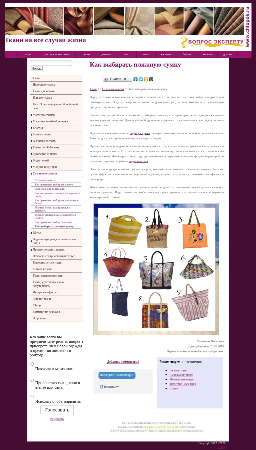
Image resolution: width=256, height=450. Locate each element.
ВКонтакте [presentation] (111, 387)
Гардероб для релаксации (50, 188)
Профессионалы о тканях (48, 249)
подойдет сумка (140, 133)
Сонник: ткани (42, 299)
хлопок (85, 54)
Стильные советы (45, 173)
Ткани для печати (43, 91)
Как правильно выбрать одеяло (53, 221)
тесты (27, 54)
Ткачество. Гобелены (46, 147)
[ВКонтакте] (135, 79)
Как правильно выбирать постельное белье (56, 202)
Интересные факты (44, 292)
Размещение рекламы (46, 312)
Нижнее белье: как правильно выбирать (52, 209)
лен (126, 54)
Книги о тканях (42, 97)
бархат (187, 54)
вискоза (207, 54)
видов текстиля (138, 161)
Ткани (36, 78)
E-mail (222, 447)
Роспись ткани (41, 134)
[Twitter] (141, 79)
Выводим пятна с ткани (47, 262)
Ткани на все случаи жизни (163, 426)
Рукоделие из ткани (45, 154)
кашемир (166, 54)
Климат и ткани (42, 269)
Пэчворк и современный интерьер (54, 256)
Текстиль (38, 128)
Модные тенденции (45, 167)
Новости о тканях (44, 84)
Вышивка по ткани (44, 141)
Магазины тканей (43, 115)
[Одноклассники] (146, 79)
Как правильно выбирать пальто (54, 184)
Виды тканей (41, 160)
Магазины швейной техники (50, 121)
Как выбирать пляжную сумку (54, 226)
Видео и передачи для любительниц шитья (55, 241)
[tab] (117, 375)
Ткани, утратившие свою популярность (48, 284)
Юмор (37, 305)
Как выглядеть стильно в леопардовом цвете (57, 194)
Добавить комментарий (123, 361)
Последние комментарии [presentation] (117, 375)
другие (227, 54)
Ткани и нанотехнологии (48, 275)
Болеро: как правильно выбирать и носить (55, 216)
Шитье (37, 233)
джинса (106, 54)
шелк (146, 54)
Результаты (57, 419)
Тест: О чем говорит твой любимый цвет (55, 106)
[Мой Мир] (151, 79)
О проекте (39, 318)
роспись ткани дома (56, 54)
